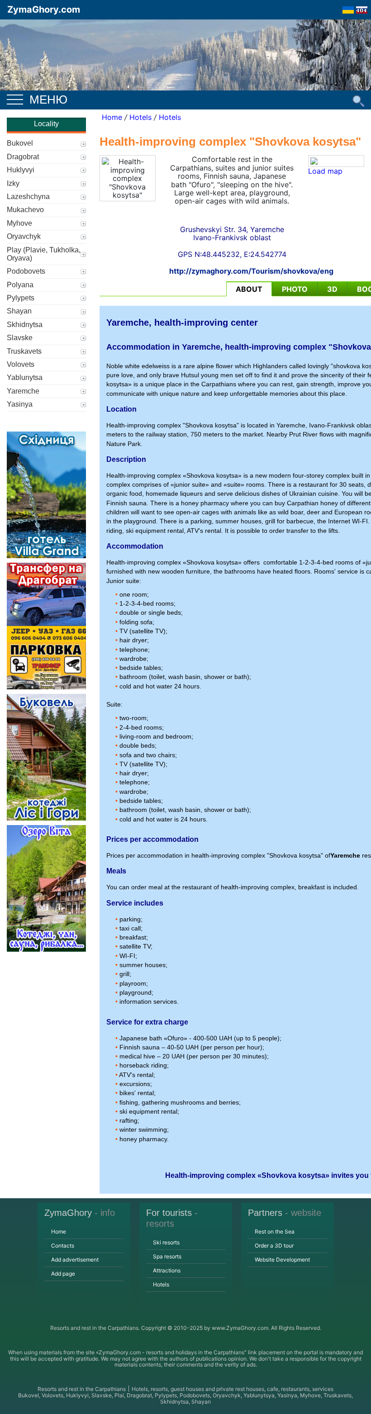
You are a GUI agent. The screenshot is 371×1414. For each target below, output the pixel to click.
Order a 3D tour (274, 1245)
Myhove (19, 223)
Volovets (20, 364)
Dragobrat (23, 157)
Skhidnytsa (25, 324)
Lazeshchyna (28, 196)
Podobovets (26, 271)
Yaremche (23, 391)
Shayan (19, 311)
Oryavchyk (24, 236)
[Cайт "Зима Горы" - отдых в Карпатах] (361, 7)
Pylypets (20, 298)
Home (112, 117)
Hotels (140, 117)
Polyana (20, 285)
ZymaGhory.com (43, 9)
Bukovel (20, 143)
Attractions (167, 1270)
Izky (13, 183)
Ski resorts (166, 1242)
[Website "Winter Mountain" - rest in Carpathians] (348, 7)
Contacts (62, 1245)
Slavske (20, 338)
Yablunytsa (25, 377)
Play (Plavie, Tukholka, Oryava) (44, 254)
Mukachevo (25, 210)
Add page (63, 1273)
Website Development (282, 1259)
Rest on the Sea (275, 1231)
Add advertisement (75, 1259)
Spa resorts (167, 1256)
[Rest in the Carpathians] (185, 66)
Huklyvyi (20, 170)
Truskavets (24, 351)
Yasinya (20, 404)
